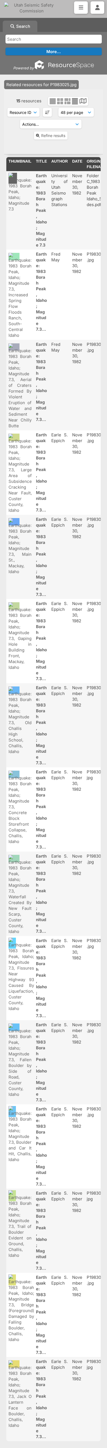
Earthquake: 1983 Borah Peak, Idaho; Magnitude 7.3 (41, 210)
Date (77, 161)
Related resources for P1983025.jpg (41, 84)
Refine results (53, 135)
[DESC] (47, 112)
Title (41, 161)
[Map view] (83, 101)
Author (59, 161)
